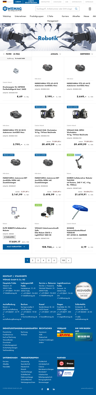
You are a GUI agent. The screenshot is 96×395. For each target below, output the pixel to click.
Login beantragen (31, 2)
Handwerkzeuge (26, 372)
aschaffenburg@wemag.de (11, 319)
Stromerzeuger (44, 382)
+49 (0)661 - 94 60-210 (65, 294)
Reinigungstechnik (45, 379)
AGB (66, 2)
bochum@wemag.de (29, 317)
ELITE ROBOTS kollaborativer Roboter (14, 229)
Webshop (12, 26)
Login (18, 2)
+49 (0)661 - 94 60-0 (12, 290)
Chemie (41, 366)
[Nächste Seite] (68, 260)
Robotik (23, 369)
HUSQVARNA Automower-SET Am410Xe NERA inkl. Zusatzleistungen (47, 180)
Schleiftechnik (25, 374)
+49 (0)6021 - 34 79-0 (11, 313)
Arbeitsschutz (43, 374)
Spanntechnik (25, 364)
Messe (86, 16)
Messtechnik (25, 366)
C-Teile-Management (52, 18)
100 (63, 260)
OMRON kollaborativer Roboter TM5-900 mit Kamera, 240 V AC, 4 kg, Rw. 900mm (79, 181)
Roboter (69, 173)
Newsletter (45, 2)
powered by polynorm (87, 388)
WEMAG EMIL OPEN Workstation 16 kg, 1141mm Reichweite (77, 132)
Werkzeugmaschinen (28, 382)
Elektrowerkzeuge (27, 377)
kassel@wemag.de (47, 317)
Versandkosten (8, 340)
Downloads (7, 342)
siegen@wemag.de (65, 317)
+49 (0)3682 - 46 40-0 (83, 313)
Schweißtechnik (26, 379)
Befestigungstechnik (45, 377)
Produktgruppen (37, 16)
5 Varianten (9, 237)
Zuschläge (57, 2)
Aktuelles (76, 16)
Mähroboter (38, 79)
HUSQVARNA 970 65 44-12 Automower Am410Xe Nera (78, 84)
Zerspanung (25, 361)
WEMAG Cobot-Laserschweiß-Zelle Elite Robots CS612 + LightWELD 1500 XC (47, 231)
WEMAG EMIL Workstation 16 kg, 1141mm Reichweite (46, 131)
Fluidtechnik (43, 361)
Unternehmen (20, 16)
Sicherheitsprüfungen (10, 347)
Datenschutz (77, 2)
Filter (13, 54)
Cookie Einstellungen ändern (46, 341)
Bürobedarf (42, 372)
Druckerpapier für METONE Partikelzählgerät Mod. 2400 (14, 88)
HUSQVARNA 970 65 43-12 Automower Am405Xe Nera (46, 84)
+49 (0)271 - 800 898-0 (64, 313)
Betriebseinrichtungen (46, 369)
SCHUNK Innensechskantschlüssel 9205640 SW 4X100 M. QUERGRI (77, 231)
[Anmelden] (89, 9)
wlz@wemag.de (64, 298)
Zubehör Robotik (7, 82)
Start (4, 26)
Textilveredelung (8, 350)
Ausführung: (10, 58)
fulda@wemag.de (10, 293)
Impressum (89, 2)
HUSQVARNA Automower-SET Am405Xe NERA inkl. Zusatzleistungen (15, 180)
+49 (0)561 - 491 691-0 (47, 313)
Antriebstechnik (44, 364)
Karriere (65, 16)
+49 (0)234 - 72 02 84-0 (28, 313)
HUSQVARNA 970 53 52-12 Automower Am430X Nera (14, 131)
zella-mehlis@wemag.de (81, 318)
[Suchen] (76, 9)
